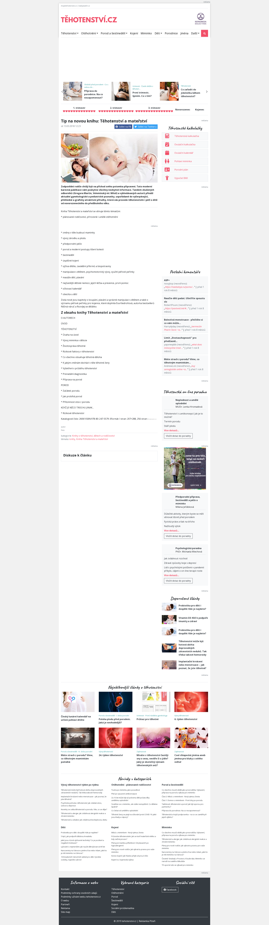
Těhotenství (68, 33)
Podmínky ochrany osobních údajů (79, 892)
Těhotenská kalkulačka (186, 136)
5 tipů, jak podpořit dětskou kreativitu (76, 836)
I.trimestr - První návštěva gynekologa (152, 715)
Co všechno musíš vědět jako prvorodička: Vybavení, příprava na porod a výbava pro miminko (183, 791)
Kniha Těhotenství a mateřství (92, 439)
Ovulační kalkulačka (184, 144)
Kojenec (199, 109)
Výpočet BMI (181, 178)
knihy (72, 439)
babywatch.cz (84, 5)
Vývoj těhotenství (181, 715)
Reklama (65, 908)
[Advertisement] (134, 60)
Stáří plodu (170, 425)
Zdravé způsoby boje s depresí (180, 562)
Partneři (65, 904)
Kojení (134, 33)
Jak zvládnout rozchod (175, 558)
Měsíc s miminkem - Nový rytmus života (127, 832)
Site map (65, 912)
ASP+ (167, 280)
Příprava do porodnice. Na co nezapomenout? (93, 94)
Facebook (171, 889)
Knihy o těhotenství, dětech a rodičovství (93, 435)
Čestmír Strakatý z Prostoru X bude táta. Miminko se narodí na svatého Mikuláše (183, 860)
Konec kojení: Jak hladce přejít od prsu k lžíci (129, 856)
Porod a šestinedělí (113, 33)
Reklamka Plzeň (147, 921)
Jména (184, 33)
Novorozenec (182, 109)
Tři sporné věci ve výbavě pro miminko (177, 865)
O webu (65, 900)
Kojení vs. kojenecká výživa (122, 859)
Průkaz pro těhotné (148, 719)
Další (194, 33)
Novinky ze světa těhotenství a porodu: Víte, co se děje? (84, 809)
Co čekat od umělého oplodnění (124, 810)
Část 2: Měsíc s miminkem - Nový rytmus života (181, 796)
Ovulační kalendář (183, 152)
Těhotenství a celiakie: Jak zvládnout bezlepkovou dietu (84, 820)
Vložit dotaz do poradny (178, 435)
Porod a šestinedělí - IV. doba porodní (76, 751)
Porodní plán (181, 169)
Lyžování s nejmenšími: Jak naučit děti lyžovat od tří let (83, 846)
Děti (157, 33)
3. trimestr (154, 107)
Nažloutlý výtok (172, 526)
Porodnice (171, 33)
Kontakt (65, 889)
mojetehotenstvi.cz (69, 5)
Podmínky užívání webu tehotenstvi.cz (81, 896)
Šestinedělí (117, 900)
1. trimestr (79, 107)
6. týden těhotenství (185, 719)
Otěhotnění (88, 33)
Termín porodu (172, 421)
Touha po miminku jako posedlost (125, 790)
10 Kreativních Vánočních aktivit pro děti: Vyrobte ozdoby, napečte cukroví (81, 858)
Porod (114, 896)
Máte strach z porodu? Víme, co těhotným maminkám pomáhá (77, 758)
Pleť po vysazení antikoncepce (124, 793)
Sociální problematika (122, 908)
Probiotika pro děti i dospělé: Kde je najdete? (79, 832)
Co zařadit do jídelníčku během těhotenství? (190, 93)
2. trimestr (116, 107)
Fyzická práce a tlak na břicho (179, 521)
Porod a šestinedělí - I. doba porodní (114, 715)
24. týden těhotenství (111, 755)
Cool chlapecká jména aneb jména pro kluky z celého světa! (189, 758)
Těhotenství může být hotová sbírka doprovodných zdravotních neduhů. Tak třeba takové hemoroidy (193, 648)
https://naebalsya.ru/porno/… (179, 286)
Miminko (146, 33)
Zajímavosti (141, 751)
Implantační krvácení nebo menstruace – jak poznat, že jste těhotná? (192, 665)
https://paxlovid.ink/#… (176, 308)
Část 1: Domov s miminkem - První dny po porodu (182, 800)
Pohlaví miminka (183, 161)
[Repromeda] (200, 18)
